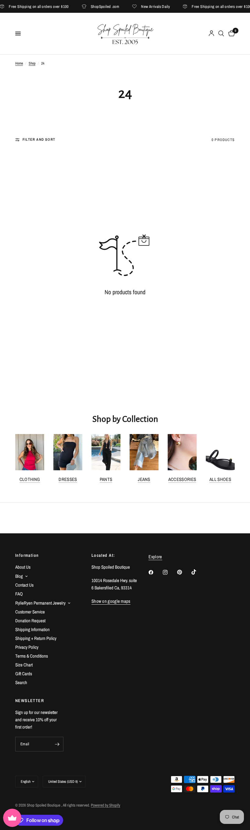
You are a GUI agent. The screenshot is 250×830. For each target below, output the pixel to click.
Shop (32, 63)
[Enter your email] (57, 744)
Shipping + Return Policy (35, 638)
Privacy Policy (26, 647)
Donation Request (30, 620)
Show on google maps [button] (110, 601)
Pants (106, 479)
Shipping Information (32, 629)
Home (19, 63)
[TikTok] (198, 572)
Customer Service (30, 612)
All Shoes (220, 479)
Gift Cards (23, 673)
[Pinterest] (184, 572)
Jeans (144, 479)
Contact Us (24, 585)
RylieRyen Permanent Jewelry (40, 603)
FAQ (19, 594)
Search (21, 682)
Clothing (30, 479)
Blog (19, 576)
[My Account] (211, 33)
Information (27, 555)
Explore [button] (155, 556)
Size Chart (24, 665)
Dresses (68, 479)
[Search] (221, 33)
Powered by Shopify (105, 805)
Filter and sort (39, 139)
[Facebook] (155, 572)
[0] (230, 33)
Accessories (182, 479)
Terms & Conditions (31, 656)
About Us (22, 567)
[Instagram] (169, 572)
